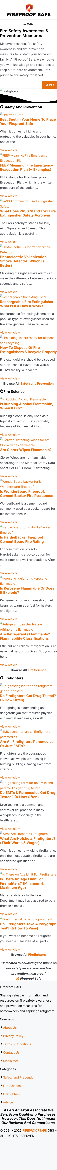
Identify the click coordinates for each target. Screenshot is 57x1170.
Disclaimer (10, 1061)
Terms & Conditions (17, 1044)
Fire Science (37, 670)
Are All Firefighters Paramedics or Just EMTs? (26, 743)
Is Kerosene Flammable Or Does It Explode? (27, 590)
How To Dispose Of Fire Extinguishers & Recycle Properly (28, 349)
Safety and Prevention (37, 383)
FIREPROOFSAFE (35, 1130)
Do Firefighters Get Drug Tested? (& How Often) (28, 698)
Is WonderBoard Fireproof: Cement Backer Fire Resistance (26, 493)
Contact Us (11, 1052)
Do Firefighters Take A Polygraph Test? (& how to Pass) (28, 926)
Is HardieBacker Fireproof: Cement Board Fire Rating (22, 539)
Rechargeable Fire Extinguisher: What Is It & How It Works (27, 304)
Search (49, 84)
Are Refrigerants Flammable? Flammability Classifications (25, 636)
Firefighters (37, 954)
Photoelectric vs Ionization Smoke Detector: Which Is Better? (23, 261)
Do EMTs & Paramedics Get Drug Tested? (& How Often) (27, 795)
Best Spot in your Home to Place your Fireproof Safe (28, 121)
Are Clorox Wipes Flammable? (26, 450)
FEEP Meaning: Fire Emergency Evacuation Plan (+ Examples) (26, 167)
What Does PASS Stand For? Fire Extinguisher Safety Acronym (28, 213)
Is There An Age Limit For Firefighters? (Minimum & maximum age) (22, 883)
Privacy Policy (13, 1036)
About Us (10, 1027)
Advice (8, 1102)
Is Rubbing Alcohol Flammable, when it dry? (26, 406)
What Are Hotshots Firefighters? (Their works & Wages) (27, 840)
